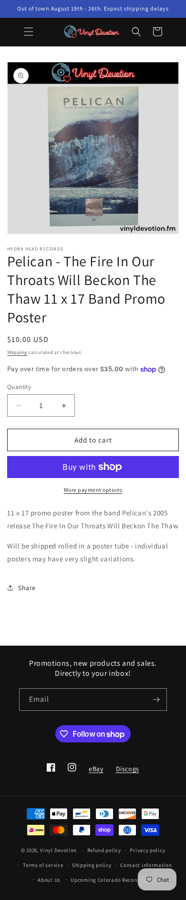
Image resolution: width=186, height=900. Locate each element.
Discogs (127, 771)
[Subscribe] (155, 699)
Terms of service (43, 865)
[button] (28, 31)
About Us (49, 880)
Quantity (19, 387)
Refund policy (104, 850)
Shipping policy (92, 865)
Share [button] (27, 587)
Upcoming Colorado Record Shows (114, 880)
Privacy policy (147, 850)
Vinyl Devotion (58, 850)
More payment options (93, 489)
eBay (95, 771)
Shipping (17, 352)
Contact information (146, 865)
